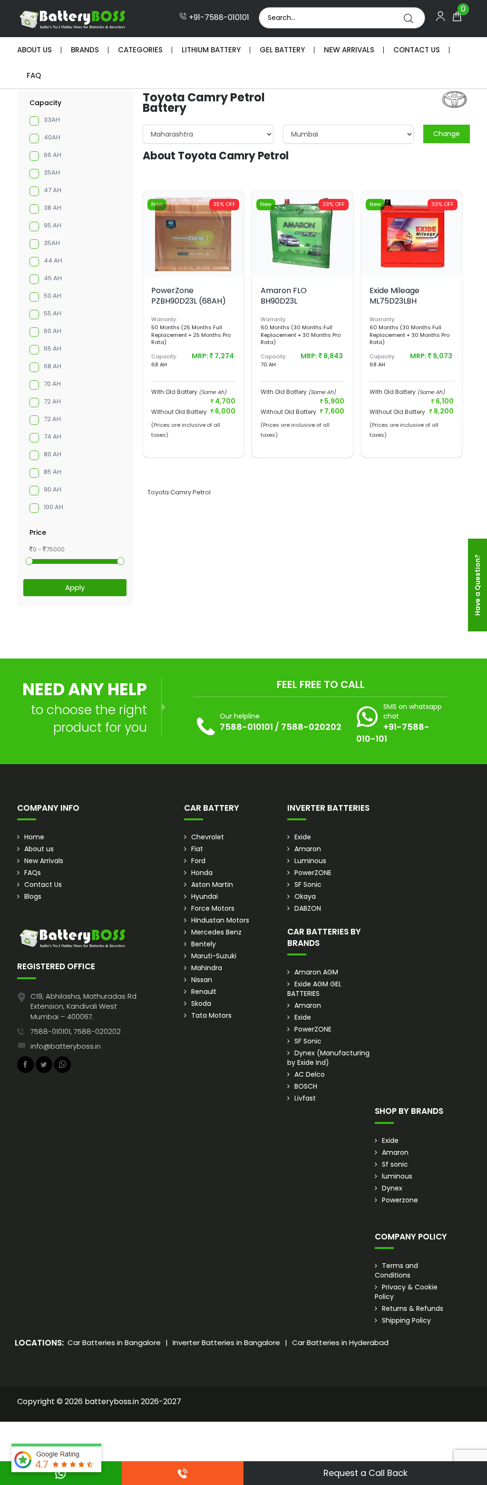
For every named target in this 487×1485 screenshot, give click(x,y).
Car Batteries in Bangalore (114, 1342)
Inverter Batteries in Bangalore (226, 1342)
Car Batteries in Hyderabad (340, 1342)
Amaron (307, 849)
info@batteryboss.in (65, 1046)
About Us (34, 50)
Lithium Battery (211, 50)
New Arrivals (349, 50)
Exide (302, 837)
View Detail (193, 265)
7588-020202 (311, 727)
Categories (140, 50)
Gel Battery (282, 50)
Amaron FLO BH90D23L (284, 295)
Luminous (310, 860)
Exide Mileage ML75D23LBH (394, 295)
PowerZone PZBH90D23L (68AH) (188, 295)
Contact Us (416, 50)
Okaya (305, 896)
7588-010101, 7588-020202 (75, 1031)
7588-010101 (246, 727)
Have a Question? (477, 585)
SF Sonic (307, 884)
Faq (34, 75)
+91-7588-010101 (218, 17)
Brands (85, 50)
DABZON (307, 908)
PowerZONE (312, 872)
